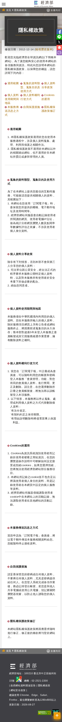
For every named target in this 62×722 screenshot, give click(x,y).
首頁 (8, 10)
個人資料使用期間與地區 (12, 99)
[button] (57, 715)
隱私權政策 (44, 685)
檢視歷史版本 (44, 49)
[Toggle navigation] (3, 4)
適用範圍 (13, 83)
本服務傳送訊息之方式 (12, 111)
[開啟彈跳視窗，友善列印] (53, 10)
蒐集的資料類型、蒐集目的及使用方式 (30, 87)
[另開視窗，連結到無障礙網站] (44, 712)
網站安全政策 (18, 690)
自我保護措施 (31, 107)
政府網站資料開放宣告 (23, 685)
